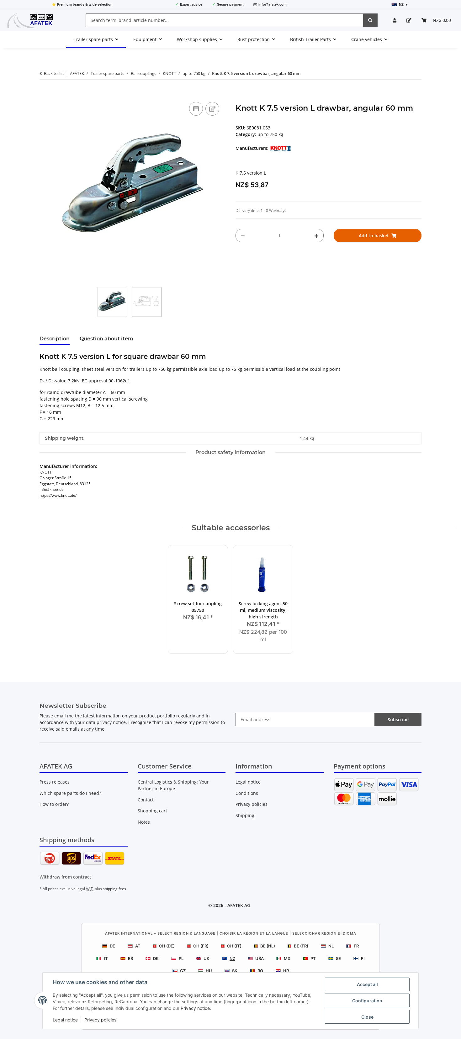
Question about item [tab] (106, 339)
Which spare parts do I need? (70, 793)
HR (286, 970)
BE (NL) (267, 945)
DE (112, 945)
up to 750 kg (270, 134)
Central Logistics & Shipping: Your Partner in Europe (173, 785)
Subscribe (398, 719)
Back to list (54, 73)
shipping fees (114, 888)
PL (181, 958)
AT (137, 945)
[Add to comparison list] (196, 109)
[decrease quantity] (243, 235)
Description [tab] (55, 339)
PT (313, 958)
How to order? (54, 804)
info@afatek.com (272, 4)
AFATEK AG (238, 905)
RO (260, 970)
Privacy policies (100, 1019)
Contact (146, 800)
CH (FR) (201, 945)
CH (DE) (167, 945)
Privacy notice (195, 1008)
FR (356, 945)
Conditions (247, 793)
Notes (144, 822)
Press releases (55, 782)
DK (156, 958)
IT (106, 958)
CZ (183, 970)
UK (206, 958)
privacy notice (111, 722)
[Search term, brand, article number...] (370, 20)
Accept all (367, 984)
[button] (394, 20)
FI (363, 958)
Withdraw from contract (65, 877)
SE (338, 958)
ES (130, 958)
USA (259, 958)
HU (209, 970)
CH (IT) (234, 945)
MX (287, 958)
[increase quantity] (316, 235)
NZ (232, 958)
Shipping (245, 815)
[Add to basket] (45, 93)
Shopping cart (152, 811)
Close (367, 1017)
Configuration (367, 1000)
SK (234, 970)
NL (331, 945)
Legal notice (65, 1019)
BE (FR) (301, 945)
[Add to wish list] (212, 109)
